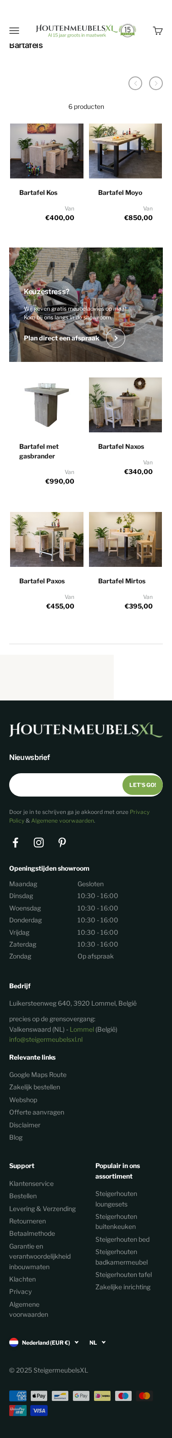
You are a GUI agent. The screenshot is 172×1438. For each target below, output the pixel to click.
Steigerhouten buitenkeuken (116, 1221)
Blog (15, 1137)
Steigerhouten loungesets (116, 1198)
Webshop (23, 1100)
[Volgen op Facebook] (15, 842)
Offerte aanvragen (36, 1112)
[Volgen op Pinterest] (62, 842)
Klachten (22, 1279)
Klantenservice (31, 1183)
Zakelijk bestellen (34, 1087)
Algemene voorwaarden (62, 820)
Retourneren (27, 1221)
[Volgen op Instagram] (39, 842)
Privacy (20, 1291)
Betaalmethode (32, 1233)
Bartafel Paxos (42, 581)
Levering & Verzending (42, 1208)
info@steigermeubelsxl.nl (46, 1039)
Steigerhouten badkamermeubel (121, 1257)
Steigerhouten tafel (123, 1274)
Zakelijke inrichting (122, 1287)
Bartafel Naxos (121, 446)
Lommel (82, 1029)
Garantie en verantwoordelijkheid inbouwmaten (40, 1256)
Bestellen (23, 1196)
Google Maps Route (38, 1074)
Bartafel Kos (38, 192)
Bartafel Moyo (120, 192)
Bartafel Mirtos (121, 581)
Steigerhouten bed (122, 1239)
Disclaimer (24, 1125)
